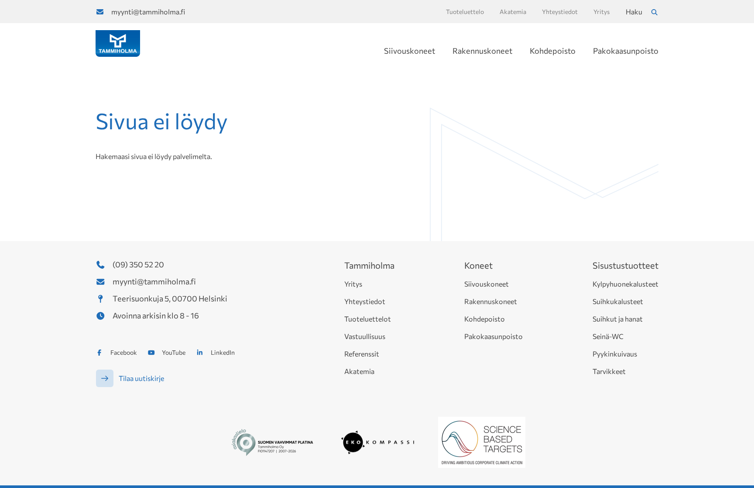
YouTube (173, 352)
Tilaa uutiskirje (141, 378)
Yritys (353, 284)
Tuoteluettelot (367, 319)
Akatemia (359, 371)
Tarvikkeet (609, 371)
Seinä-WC (608, 336)
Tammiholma (369, 265)
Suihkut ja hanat (618, 319)
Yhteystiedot (364, 301)
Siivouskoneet (409, 50)
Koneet (478, 265)
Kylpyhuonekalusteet (625, 284)
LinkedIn (223, 352)
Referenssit (361, 354)
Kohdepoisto (553, 50)
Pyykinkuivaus (615, 354)
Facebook (123, 352)
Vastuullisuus (364, 336)
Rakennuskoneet (482, 50)
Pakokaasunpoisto (625, 50)
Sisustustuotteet (625, 265)
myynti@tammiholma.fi (148, 11)
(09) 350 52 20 (138, 264)
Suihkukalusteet (618, 301)
